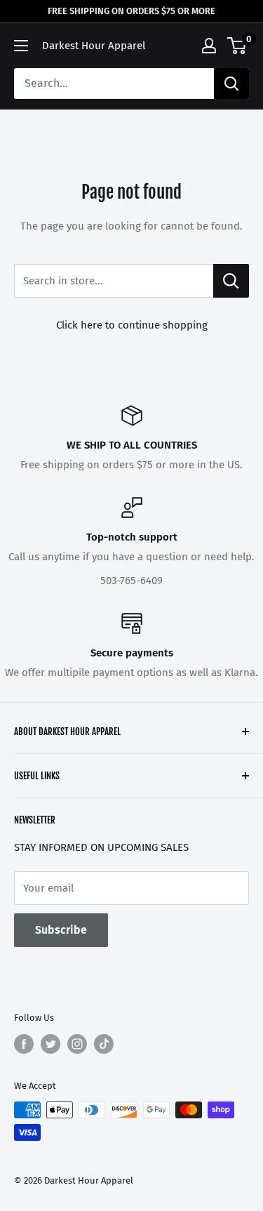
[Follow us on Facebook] (24, 1044)
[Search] (231, 83)
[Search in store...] (231, 281)
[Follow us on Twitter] (50, 1044)
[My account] (209, 45)
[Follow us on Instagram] (77, 1044)
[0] (237, 45)
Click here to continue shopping (132, 325)
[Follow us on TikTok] (104, 1044)
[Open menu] (21, 45)
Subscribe (61, 930)
